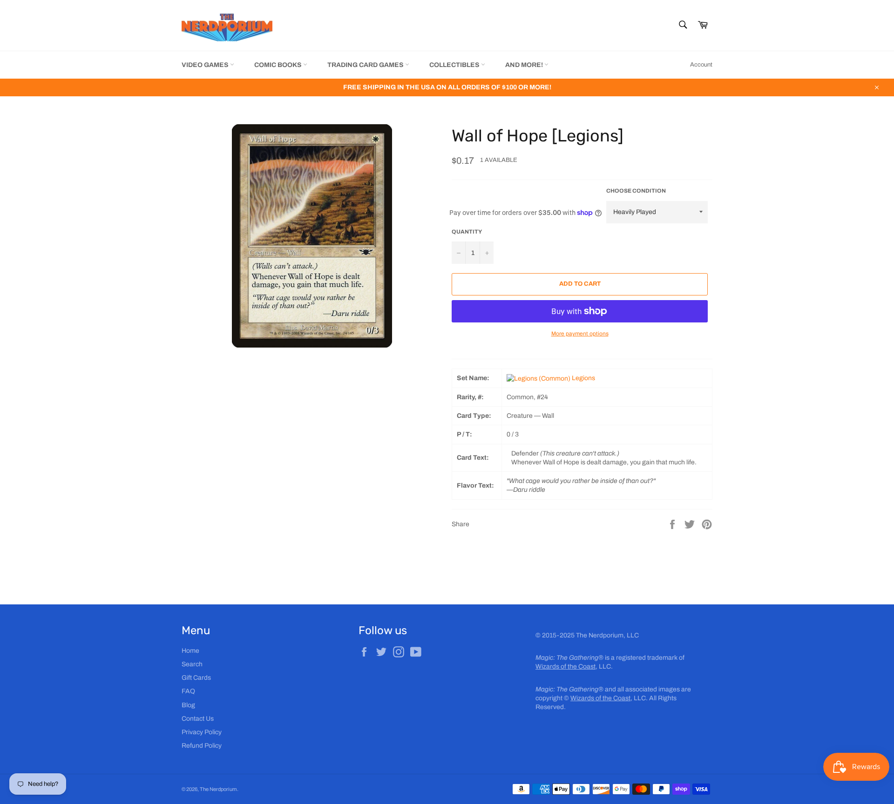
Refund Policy (202, 745)
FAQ (188, 691)
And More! (524, 64)
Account (701, 64)
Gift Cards (196, 677)
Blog (188, 705)
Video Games (206, 64)
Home (190, 650)
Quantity (467, 231)
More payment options (580, 333)
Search (192, 664)
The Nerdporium (218, 789)
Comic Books (278, 64)
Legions (582, 378)
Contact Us (198, 718)
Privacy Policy (202, 732)
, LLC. (574, 666)
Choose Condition (636, 191)
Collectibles (455, 64)
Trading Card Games (366, 64)
